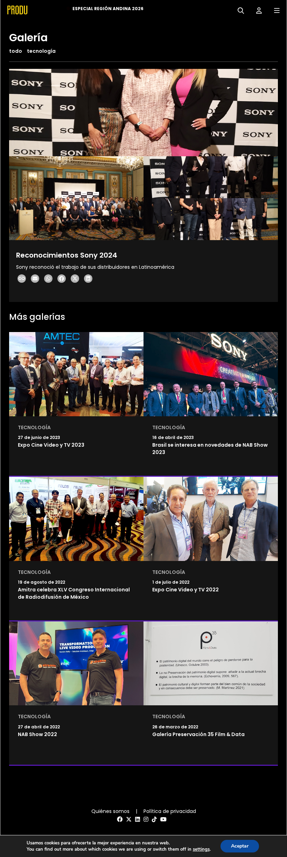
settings (201, 849)
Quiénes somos (110, 811)
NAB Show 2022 (37, 734)
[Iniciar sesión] (256, 10)
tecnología (41, 51)
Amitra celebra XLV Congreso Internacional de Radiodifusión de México (74, 593)
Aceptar (239, 846)
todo (15, 51)
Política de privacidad (170, 811)
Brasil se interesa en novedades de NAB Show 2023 (210, 448)
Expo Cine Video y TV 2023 (51, 444)
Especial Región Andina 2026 (108, 9)
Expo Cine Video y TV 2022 (185, 589)
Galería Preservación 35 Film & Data (198, 734)
